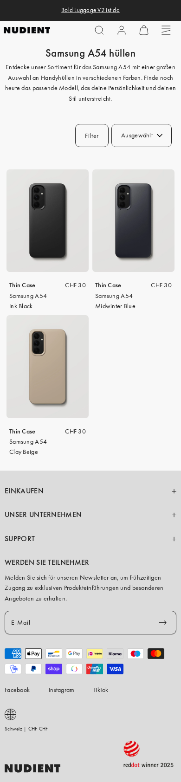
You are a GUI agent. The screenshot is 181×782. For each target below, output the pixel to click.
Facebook (17, 689)
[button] (99, 30)
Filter (92, 135)
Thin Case (22, 285)
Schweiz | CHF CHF (26, 728)
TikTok (101, 689)
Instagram (62, 689)
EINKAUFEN (24, 491)
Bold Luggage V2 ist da (90, 10)
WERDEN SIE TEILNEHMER (47, 562)
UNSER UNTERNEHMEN (43, 514)
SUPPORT (20, 538)
